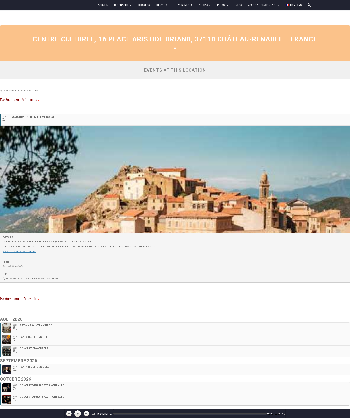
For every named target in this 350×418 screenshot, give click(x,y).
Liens (239, 5)
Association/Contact (262, 5)
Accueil (103, 5)
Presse (221, 5)
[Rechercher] (308, 5)
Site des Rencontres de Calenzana (19, 251)
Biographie (121, 5)
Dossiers (144, 5)
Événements (184, 5)
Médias (203, 5)
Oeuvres (161, 5)
